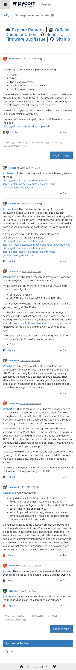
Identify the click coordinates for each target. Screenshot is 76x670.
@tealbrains (9, 276)
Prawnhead (15, 271)
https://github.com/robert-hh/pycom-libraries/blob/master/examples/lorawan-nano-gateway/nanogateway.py (29, 184)
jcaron (12, 590)
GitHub (62, 39)
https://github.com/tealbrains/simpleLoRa (27, 126)
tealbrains (14, 58)
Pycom (9, 651)
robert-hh (14, 167)
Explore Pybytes (28, 29)
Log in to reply (61, 155)
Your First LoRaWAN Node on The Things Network (42, 323)
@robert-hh (9, 173)
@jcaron (7, 571)
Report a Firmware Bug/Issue (34, 37)
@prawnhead (10, 209)
